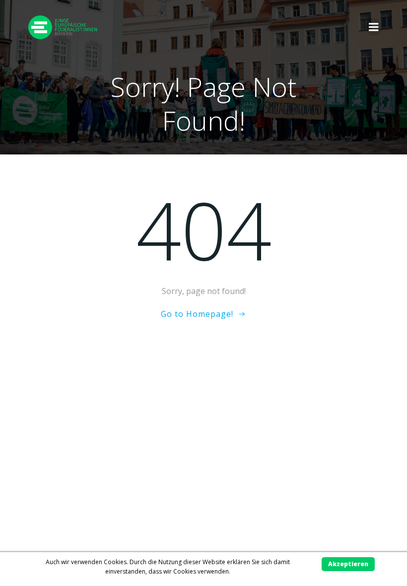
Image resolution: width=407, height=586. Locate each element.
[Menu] (373, 27)
